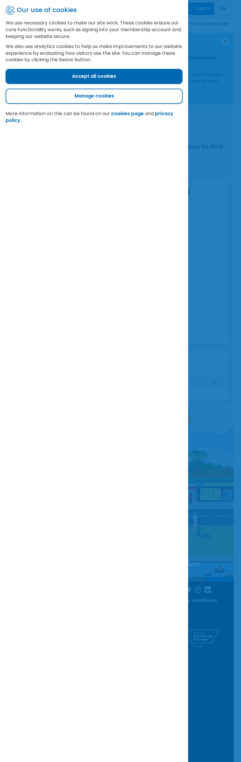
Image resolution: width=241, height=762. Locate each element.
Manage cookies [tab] (94, 95)
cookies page (127, 113)
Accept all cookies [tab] (94, 76)
